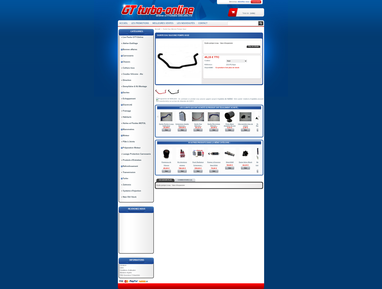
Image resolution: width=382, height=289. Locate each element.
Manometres (128, 129)
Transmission (129, 172)
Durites (126, 92)
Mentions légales (126, 272)
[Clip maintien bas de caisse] (245, 122)
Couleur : (207, 60)
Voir (166, 130)
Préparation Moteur (132, 148)
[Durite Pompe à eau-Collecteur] (166, 122)
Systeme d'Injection (132, 191)
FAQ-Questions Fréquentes (130, 275)
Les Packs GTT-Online (133, 37)
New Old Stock (129, 197)
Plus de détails (253, 46)
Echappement (129, 99)
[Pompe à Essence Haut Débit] (214, 159)
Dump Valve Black (245, 162)
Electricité (127, 105)
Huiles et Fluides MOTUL (134, 123)
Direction (127, 80)
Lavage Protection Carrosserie (137, 154)
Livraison (123, 265)
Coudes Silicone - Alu (133, 74)
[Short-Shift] (230, 159)
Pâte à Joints (129, 141)
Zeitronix (127, 185)
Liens (122, 268)
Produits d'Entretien (132, 160)
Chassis (126, 62)
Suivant (259, 116)
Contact (202, 23)
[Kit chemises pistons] (182, 159)
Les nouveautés (186, 23)
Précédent (157, 116)
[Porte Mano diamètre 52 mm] (230, 122)
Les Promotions (140, 23)
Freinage (127, 111)
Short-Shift (230, 162)
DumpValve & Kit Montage (135, 86)
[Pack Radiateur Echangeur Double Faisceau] (198, 159)
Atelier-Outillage (130, 43)
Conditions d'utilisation (128, 270)
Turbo (125, 178)
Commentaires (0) (185, 180)
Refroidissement (130, 166)
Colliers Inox (129, 68)
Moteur (126, 135)
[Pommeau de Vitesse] (166, 159)
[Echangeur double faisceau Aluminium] (182, 122)
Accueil (123, 23)
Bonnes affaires (130, 49)
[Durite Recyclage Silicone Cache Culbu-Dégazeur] (214, 122)
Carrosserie (128, 56)
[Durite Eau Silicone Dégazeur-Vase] (198, 122)
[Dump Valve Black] (245, 159)
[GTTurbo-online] (157, 10)
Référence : (208, 64)
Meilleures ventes (163, 23)
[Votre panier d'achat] (233, 12)
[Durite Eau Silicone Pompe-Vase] (161, 97)
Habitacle (127, 117)
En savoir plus (165, 180)
